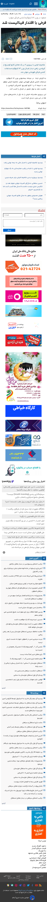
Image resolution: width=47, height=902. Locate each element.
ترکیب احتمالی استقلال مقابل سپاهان (29, 731)
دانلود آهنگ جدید (39, 846)
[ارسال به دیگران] (11, 59)
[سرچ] (30, 3)
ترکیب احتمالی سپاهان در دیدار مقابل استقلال (26, 798)
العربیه (6, 4)
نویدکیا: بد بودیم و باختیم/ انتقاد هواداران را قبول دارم (23, 603)
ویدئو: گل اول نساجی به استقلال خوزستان (28, 769)
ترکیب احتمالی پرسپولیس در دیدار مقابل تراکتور (25, 564)
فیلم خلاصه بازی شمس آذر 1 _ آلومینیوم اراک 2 (26, 659)
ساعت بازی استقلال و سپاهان (32, 723)
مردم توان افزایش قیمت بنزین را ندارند (23, 10)
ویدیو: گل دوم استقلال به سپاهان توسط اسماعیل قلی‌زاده (22, 703)
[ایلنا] (43, 4)
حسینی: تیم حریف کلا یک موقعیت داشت (28, 620)
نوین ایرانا (42, 841)
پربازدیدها (34, 693)
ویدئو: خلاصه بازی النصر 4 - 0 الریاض (29, 773)
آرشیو (3, 688)
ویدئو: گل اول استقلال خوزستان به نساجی (28, 675)
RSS (38, 878)
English (11, 4)
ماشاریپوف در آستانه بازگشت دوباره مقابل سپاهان (25, 786)
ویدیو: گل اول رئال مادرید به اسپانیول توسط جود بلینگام (23, 743)
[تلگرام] (19, 885)
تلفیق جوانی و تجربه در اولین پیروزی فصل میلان (26, 584)
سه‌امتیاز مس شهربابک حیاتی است (30, 608)
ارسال (9, 230)
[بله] (11, 886)
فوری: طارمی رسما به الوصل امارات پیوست (28, 782)
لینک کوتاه (42, 108)
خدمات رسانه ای (24, 880)
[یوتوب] (36, 885)
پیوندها (28, 878)
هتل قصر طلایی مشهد (37, 853)
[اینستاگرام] (23, 886)
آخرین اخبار (33, 558)
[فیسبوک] (32, 886)
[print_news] (3, 59)
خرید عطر (42, 862)
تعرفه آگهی (7, 876)
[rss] (39, 885)
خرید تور (43, 855)
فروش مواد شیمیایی (37, 858)
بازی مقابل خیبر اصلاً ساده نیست (31, 654)
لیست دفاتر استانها (14, 878)
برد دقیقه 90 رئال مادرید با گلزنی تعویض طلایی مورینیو (23, 752)
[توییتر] (28, 885)
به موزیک (42, 851)
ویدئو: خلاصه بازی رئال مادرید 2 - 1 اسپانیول (27, 757)
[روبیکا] (7, 885)
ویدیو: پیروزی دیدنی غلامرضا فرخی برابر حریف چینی (23, 177)
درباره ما (28, 876)
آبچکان (43, 865)
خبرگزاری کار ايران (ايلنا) (26, 890)
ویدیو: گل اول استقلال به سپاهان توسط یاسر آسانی (24, 727)
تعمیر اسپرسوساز (39, 867)
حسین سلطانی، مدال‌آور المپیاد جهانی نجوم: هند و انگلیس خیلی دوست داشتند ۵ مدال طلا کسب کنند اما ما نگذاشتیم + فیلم (22, 186)
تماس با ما (40, 876)
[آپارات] (15, 885)
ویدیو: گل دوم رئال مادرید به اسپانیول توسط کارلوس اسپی (22, 699)
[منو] (36, 3)
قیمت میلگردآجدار (39, 848)
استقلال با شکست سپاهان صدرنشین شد (28, 671)
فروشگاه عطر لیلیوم (38, 860)
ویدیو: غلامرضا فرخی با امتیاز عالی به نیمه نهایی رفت (23, 163)
